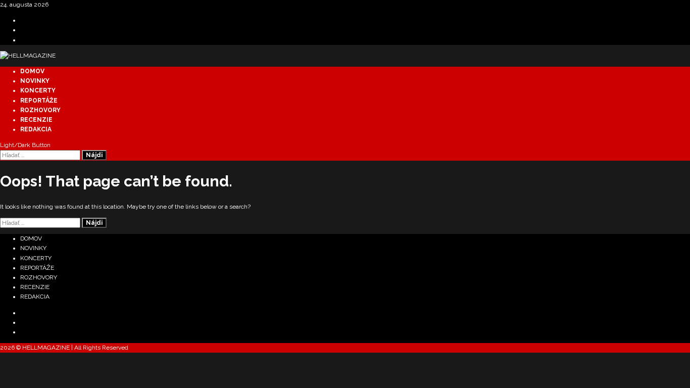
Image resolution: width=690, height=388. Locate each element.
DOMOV (32, 71)
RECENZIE (36, 119)
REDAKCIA (36, 129)
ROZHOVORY (40, 110)
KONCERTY (38, 90)
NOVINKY (35, 80)
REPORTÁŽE (39, 100)
